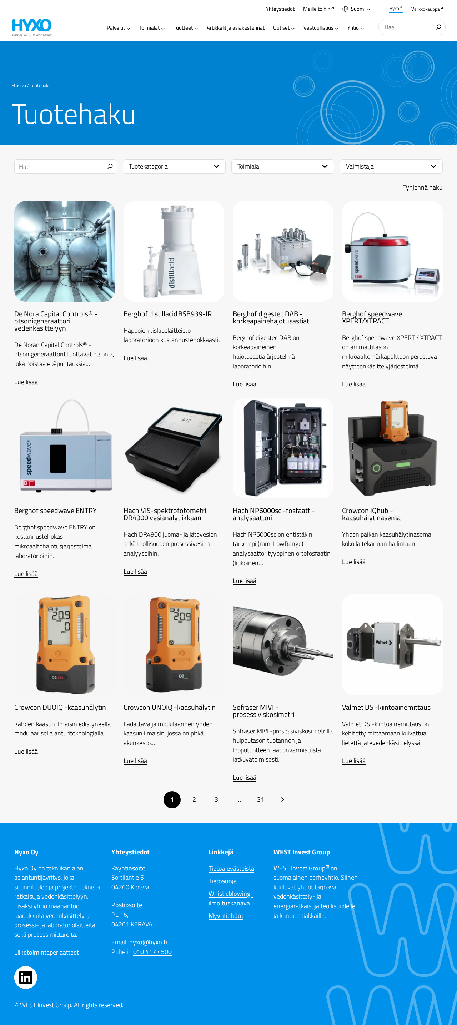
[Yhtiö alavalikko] (362, 28)
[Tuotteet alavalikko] (196, 28)
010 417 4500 (152, 951)
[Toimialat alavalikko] (163, 28)
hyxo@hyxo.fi (148, 942)
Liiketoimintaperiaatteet (46, 952)
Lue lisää (26, 382)
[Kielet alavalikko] (369, 9)
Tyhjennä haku (423, 187)
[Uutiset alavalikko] (293, 28)
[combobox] (412, 27)
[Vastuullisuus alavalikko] (337, 28)
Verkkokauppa (425, 8)
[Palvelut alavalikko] (128, 28)
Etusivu (18, 85)
